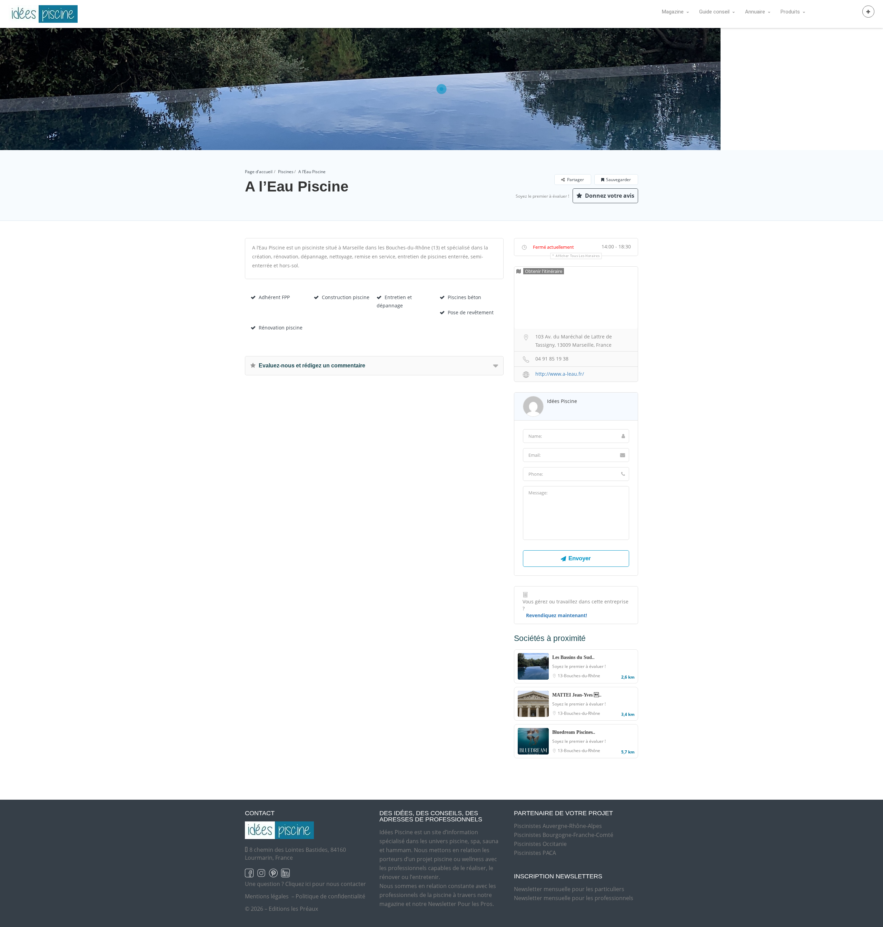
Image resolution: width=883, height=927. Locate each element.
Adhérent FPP (274, 297)
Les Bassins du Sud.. (573, 657)
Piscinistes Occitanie (540, 844)
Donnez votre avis (609, 195)
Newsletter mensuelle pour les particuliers (569, 889)
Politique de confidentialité (330, 896)
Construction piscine (345, 297)
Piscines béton (464, 297)
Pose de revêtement (471, 312)
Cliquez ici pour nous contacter (325, 884)
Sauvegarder (618, 180)
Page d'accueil (258, 172)
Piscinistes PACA (535, 853)
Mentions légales (267, 896)
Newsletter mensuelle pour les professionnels (573, 898)
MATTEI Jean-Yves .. (577, 695)
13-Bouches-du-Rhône (579, 676)
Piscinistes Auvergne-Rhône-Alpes (558, 826)
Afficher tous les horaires (577, 256)
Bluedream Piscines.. (573, 732)
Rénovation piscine (280, 327)
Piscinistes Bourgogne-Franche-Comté (563, 835)
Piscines (286, 172)
